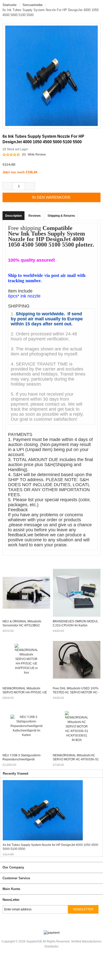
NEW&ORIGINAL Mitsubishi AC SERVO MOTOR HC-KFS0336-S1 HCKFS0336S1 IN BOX (76, 759)
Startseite (9, 5)
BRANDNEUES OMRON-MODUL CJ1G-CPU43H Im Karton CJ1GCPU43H (75, 625)
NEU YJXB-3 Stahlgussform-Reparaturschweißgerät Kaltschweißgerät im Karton (21, 759)
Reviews (34, 215)
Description (13, 215)
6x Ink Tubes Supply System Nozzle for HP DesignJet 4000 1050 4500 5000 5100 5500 (50, 847)
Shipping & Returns (61, 215)
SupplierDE (34, 941)
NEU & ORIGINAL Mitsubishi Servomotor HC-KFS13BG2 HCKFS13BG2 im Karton (21, 625)
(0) (24, 154)
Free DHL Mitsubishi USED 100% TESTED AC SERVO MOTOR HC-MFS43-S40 (75, 692)
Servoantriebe (32, 5)
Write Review (37, 154)
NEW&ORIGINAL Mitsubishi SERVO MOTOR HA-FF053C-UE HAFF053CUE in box (24, 692)
